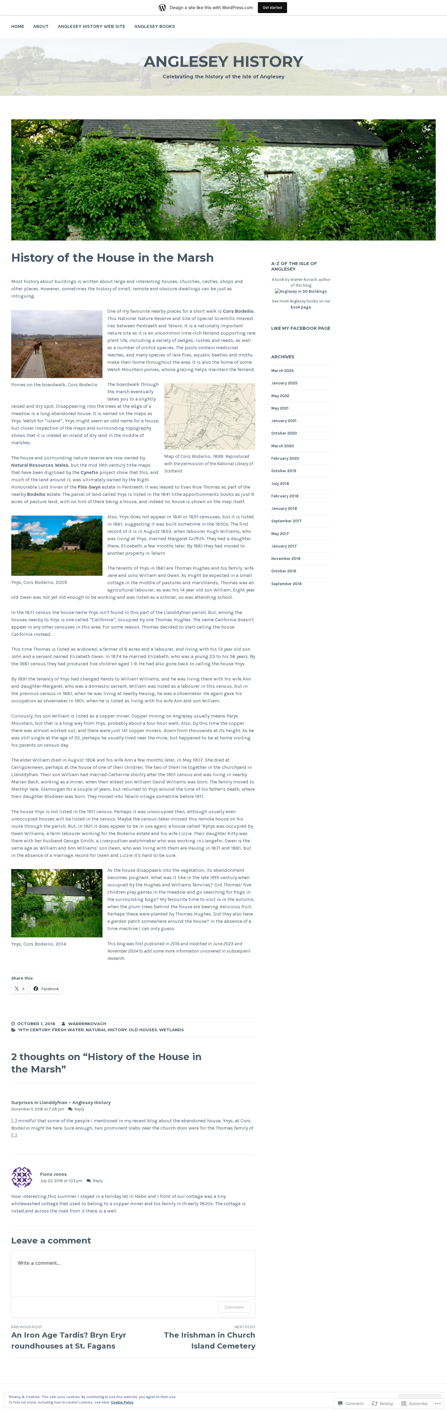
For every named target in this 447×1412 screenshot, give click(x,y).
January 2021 (283, 420)
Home (17, 26)
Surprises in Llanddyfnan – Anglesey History (61, 1102)
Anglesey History (223, 61)
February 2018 (285, 496)
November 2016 (285, 558)
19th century (34, 1029)
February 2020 (285, 458)
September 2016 (286, 584)
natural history (106, 1029)
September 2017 (286, 521)
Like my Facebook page (300, 328)
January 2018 (284, 508)
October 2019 (283, 471)
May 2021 (280, 408)
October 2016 (283, 571)
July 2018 (280, 483)
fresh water (68, 1029)
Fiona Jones (53, 1174)
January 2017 (284, 546)
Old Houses (143, 1029)
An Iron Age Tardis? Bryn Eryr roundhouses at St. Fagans (68, 1337)
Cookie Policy (122, 1402)
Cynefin (89, 472)
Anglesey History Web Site (91, 26)
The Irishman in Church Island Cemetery (209, 1337)
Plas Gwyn (89, 487)
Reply (79, 1109)
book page (301, 307)
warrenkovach (87, 1023)
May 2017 (280, 533)
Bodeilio (36, 494)
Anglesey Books (154, 26)
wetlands (171, 1029)
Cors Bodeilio (238, 311)
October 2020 (284, 433)
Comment (234, 1307)
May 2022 (280, 396)
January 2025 (284, 383)
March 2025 (282, 370)
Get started (272, 7)
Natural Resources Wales (39, 465)
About (41, 26)
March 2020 (282, 446)
